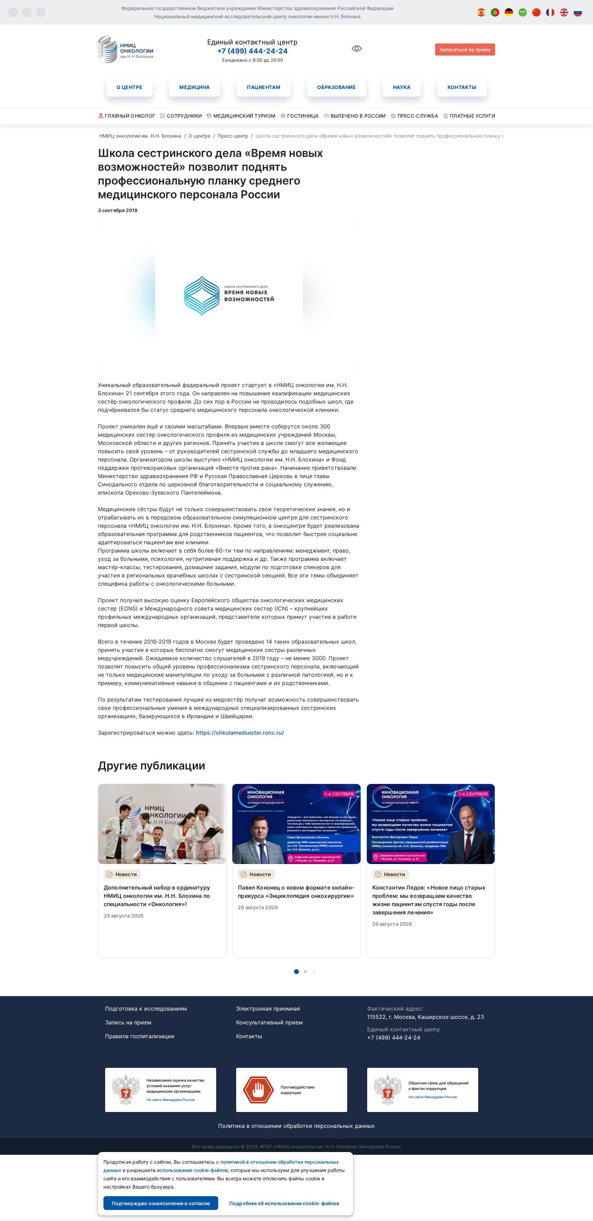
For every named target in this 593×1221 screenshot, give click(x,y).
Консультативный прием (269, 1022)
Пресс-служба (418, 116)
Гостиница (303, 116)
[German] (509, 12)
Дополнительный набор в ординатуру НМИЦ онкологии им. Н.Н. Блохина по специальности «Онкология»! (157, 895)
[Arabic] (523, 12)
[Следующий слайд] (495, 870)
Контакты (462, 87)
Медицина (194, 87)
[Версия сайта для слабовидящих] (357, 52)
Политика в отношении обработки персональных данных (296, 1125)
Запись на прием (128, 1022)
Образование (336, 87)
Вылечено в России (358, 116)
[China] (536, 12)
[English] (564, 12)
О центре (129, 87)
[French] (550, 12)
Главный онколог (130, 116)
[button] (296, 971)
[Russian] (578, 12)
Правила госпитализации (139, 1036)
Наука (402, 87)
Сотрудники (184, 116)
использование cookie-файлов (192, 1170)
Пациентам (263, 87)
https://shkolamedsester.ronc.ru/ (240, 732)
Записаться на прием (465, 49)
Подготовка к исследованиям (146, 1008)
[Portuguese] (495, 12)
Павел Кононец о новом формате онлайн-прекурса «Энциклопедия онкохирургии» (296, 891)
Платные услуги (472, 116)
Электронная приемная (268, 1008)
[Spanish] (481, 12)
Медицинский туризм (244, 116)
